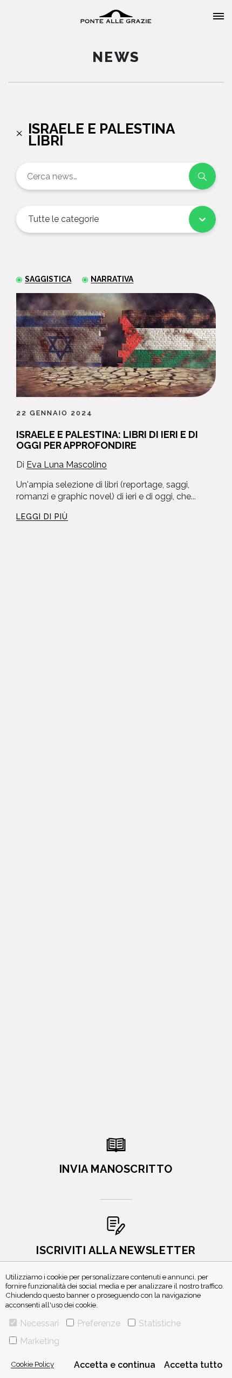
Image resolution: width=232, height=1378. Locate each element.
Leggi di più (42, 516)
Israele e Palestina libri (101, 135)
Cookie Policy (32, 1364)
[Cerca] (202, 176)
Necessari (39, 1323)
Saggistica (48, 279)
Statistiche (160, 1323)
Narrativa (112, 279)
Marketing (39, 1341)
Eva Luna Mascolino (66, 465)
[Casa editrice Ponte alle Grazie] (116, 16)
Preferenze (98, 1323)
